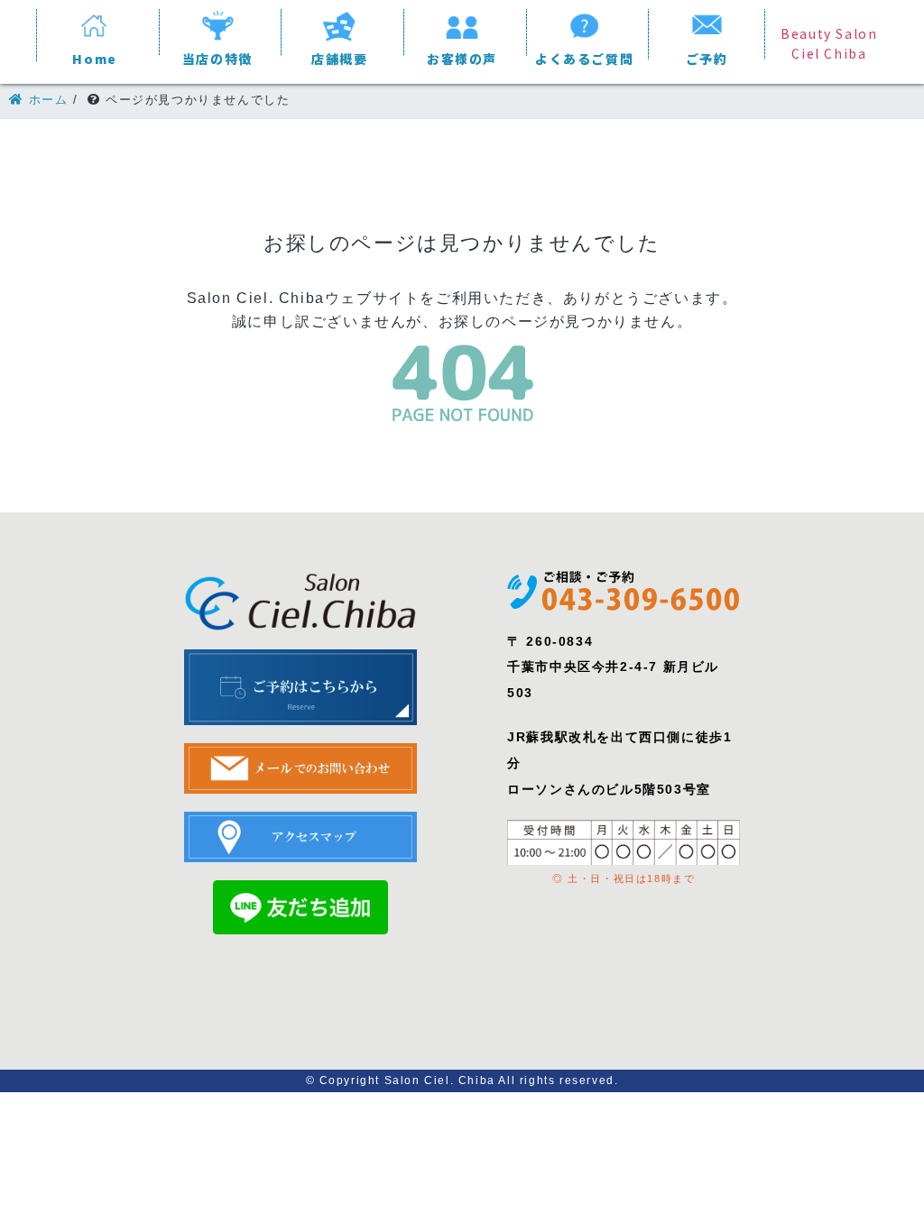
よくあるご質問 (584, 59)
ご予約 (707, 59)
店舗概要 (339, 59)
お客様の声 (462, 59)
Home (94, 59)
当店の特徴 (217, 59)
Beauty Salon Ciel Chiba (829, 43)
